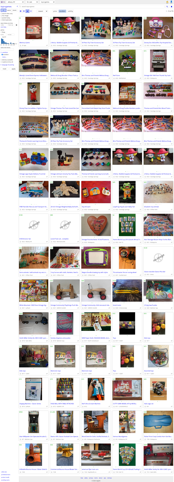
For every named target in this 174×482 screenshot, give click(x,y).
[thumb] (24, 11)
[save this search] (171, 6)
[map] (31, 11)
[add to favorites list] (20, 45)
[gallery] (27, 11)
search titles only (7, 13)
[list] (20, 11)
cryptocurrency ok (7, 62)
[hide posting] (47, 45)
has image (5, 16)
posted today (6, 18)
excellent (6, 54)
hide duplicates (7, 20)
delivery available (7, 60)
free (3, 32)
